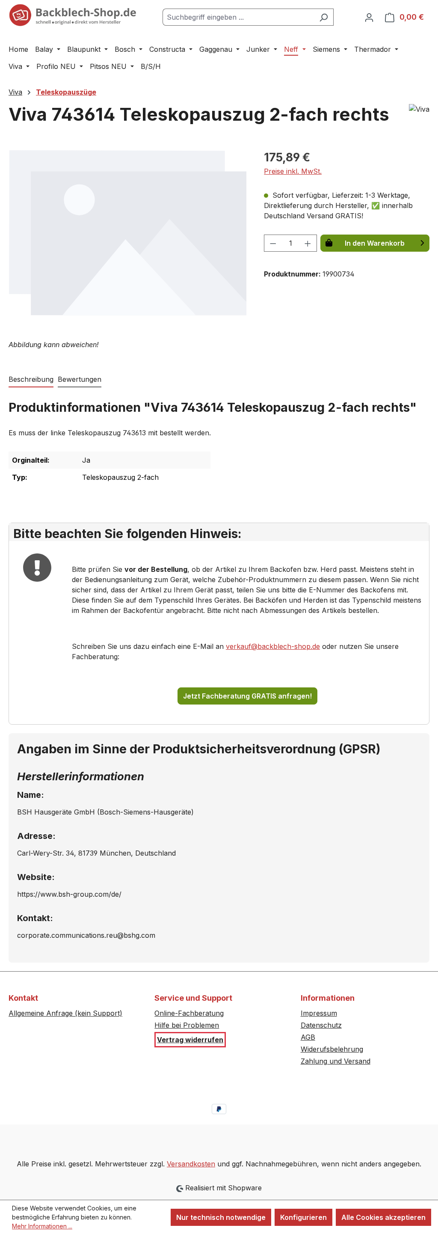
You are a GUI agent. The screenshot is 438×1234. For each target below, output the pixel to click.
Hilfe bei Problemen (186, 1025)
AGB (308, 1037)
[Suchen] (324, 17)
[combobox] (238, 17)
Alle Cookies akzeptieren (383, 1217)
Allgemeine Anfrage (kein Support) (65, 1013)
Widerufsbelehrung (332, 1049)
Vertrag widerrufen (190, 1039)
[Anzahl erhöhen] (308, 243)
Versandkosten (191, 1164)
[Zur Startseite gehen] (73, 15)
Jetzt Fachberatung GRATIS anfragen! (247, 696)
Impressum (319, 1013)
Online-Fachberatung (189, 1013)
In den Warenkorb (375, 243)
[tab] (31, 379)
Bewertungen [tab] (79, 379)
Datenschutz (321, 1025)
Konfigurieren (303, 1217)
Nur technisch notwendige (221, 1217)
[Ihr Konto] (369, 17)
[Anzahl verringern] (273, 243)
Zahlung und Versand (335, 1061)
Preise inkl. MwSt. (293, 171)
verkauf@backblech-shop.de (273, 646)
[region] (127, 241)
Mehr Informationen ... (42, 1226)
